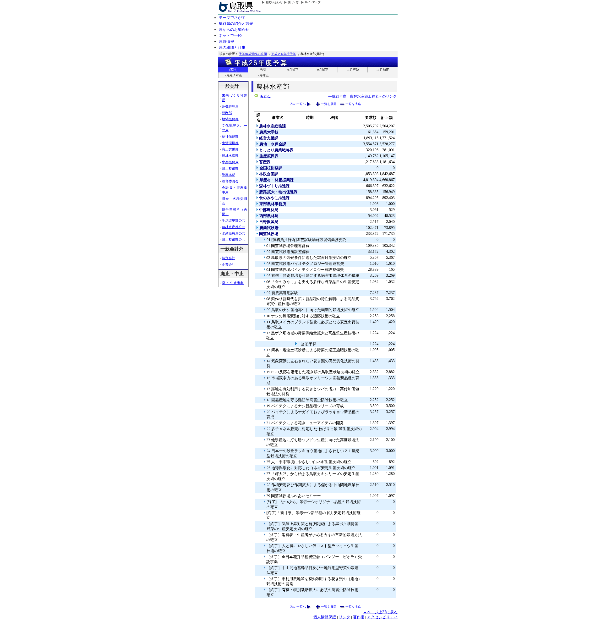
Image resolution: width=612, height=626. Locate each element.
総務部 (227, 113)
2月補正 (263, 75)
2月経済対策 (233, 75)
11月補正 (382, 69)
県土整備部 (230, 168)
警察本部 (228, 175)
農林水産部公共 (233, 227)
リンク (344, 617)
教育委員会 (230, 181)
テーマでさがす (232, 18)
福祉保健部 (230, 136)
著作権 (358, 617)
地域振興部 (230, 119)
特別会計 (228, 258)
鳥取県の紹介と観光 (236, 24)
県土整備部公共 (233, 240)
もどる (265, 96)
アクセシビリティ (382, 617)
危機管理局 (230, 106)
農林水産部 (230, 156)
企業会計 (228, 264)
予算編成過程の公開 (253, 54)
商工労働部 (230, 149)
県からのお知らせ (234, 29)
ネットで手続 (230, 35)
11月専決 (352, 69)
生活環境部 (230, 143)
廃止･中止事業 (233, 283)
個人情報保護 (324, 617)
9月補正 (322, 69)
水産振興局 (230, 162)
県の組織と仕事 (232, 47)
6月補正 (292, 69)
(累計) (233, 69)
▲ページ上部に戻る (380, 612)
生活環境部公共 (233, 220)
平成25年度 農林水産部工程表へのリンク (362, 96)
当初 (263, 69)
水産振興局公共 (233, 233)
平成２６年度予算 (283, 54)
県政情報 (226, 41)
